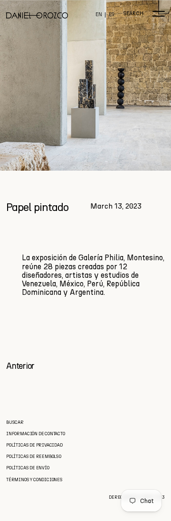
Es (111, 15)
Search (133, 14)
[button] (158, 14)
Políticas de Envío (27, 467)
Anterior (20, 366)
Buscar (15, 422)
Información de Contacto (35, 433)
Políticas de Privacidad (34, 445)
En (98, 15)
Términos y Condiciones (34, 479)
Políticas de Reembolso (33, 456)
